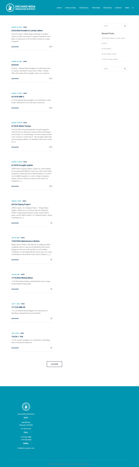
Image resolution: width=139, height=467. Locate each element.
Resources (107, 8)
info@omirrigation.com (26, 448)
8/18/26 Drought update (22, 165)
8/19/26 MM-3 (17, 96)
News (127, 8)
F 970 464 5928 (26, 440)
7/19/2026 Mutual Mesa (22, 278)
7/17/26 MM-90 (18, 307)
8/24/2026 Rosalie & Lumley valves (27, 30)
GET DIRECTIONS (26, 428)
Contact (118, 8)
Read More (15, 47)
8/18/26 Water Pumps (21, 126)
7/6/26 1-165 (17, 336)
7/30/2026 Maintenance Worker (25, 241)
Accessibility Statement (26, 414)
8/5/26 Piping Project (21, 204)
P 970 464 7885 (26, 437)
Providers (96, 8)
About (59, 8)
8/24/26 (15, 65)
